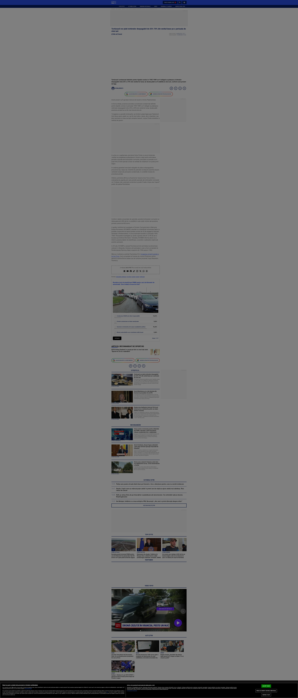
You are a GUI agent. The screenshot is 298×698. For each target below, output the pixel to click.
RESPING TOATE (266, 694)
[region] (149, 690)
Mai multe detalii (28, 688)
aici (107, 692)
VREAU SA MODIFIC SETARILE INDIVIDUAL (266, 690)
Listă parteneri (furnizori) (132, 690)
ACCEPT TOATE (266, 686)
